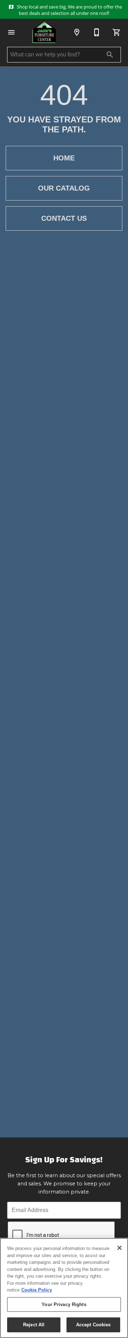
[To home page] (44, 32)
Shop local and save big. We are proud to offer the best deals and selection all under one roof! (69, 10)
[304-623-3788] (96, 32)
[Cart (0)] (116, 32)
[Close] (119, 1248)
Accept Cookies (93, 1324)
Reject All (33, 1324)
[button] (11, 32)
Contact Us (64, 218)
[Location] (76, 32)
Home (64, 158)
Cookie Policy (36, 1290)
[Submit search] (110, 54)
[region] (64, 1288)
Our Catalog (64, 188)
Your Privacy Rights (64, 1304)
